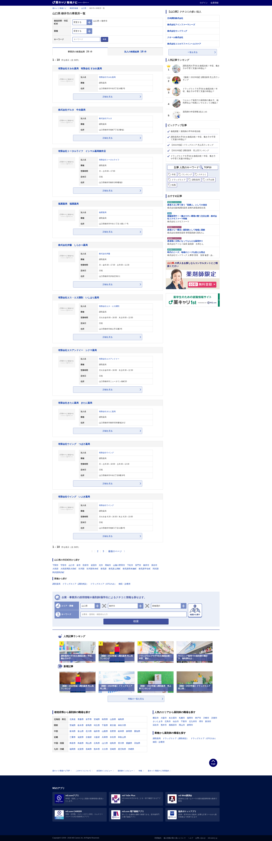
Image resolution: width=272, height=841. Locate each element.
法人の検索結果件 (135, 51)
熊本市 (164, 725)
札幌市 (182, 718)
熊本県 (97, 749)
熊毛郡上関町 (115, 569)
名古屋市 (173, 718)
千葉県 (105, 725)
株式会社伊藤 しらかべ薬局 (73, 245)
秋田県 (105, 719)
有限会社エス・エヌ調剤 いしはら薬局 (78, 297)
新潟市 (208, 721)
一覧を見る (193, 52)
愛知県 (137, 731)
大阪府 (97, 737)
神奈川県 (122, 725)
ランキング (187, 174)
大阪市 (164, 718)
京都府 (89, 737)
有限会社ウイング (106, 453)
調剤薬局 (56, 584)
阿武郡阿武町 (58, 572)
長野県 (113, 731)
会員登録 (214, 3)
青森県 (81, 719)
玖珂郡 (81, 569)
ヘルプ (190, 838)
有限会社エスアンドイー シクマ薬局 (77, 350)
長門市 (138, 565)
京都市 (214, 718)
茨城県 (73, 725)
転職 (174, 185)
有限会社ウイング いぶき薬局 (74, 496)
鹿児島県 (122, 749)
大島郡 (55, 569)
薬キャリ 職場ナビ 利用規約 (158, 771)
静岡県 (129, 731)
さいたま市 (158, 721)
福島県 (121, 719)
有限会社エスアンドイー (109, 359)
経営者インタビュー (104, 771)
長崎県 (89, 749)
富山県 (81, 731)
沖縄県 (131, 749)
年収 (174, 174)
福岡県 (73, 749)
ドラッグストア (179, 180)
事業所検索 (74, 8)
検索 (104, 39)
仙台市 (176, 721)
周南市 (108, 565)
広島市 (168, 721)
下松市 (130, 565)
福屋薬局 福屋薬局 (68, 203)
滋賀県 (81, 737)
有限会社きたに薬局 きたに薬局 (75, 402)
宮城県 (97, 719)
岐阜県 (121, 731)
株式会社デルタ (105, 118)
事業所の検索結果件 (80, 51)
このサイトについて (83, 771)
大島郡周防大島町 (68, 569)
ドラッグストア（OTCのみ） (103, 584)
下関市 (55, 565)
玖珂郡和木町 (92, 569)
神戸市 (198, 718)
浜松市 (156, 725)
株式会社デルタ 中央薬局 (71, 109)
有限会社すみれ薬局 (107, 77)
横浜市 (156, 718)
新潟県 (73, 731)
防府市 (86, 565)
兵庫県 (105, 737)
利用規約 (158, 838)
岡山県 (89, 743)
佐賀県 (81, 749)
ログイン (204, 3)
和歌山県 (122, 737)
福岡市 (190, 718)
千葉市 (184, 721)
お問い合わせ (200, 838)
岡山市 (182, 725)
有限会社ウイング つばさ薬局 (74, 444)
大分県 (105, 749)
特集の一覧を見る (136, 699)
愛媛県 (129, 743)
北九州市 (193, 721)
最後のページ (115, 551)
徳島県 (113, 743)
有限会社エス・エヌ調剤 (109, 306)
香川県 (121, 743)
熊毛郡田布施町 (130, 569)
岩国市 (94, 565)
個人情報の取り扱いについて (175, 838)
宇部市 (63, 565)
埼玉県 (97, 725)
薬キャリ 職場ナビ (59, 8)
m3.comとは (212, 838)
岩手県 (89, 719)
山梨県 (105, 731)
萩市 (79, 565)
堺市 (201, 721)
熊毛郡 (104, 569)
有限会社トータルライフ (109, 160)
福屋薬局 (102, 212)
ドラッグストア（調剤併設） (75, 584)
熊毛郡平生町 (145, 569)
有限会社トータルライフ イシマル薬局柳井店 (82, 151)
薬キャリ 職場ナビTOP (61, 771)
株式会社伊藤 (104, 254)
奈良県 (113, 737)
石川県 (89, 731)
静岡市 (190, 725)
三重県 (73, 737)
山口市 (72, 565)
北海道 (73, 719)
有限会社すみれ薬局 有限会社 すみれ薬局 (80, 68)
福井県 (97, 731)
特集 (140, 771)
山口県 (83, 8)
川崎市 (206, 718)
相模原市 (173, 725)
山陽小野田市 (119, 565)
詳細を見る (108, 97)
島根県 (81, 743)
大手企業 (210, 180)
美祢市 (154, 565)
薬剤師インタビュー (125, 771)
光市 (101, 565)
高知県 (137, 743)
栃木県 (81, 725)
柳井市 (146, 565)
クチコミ (202, 174)
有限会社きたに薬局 (107, 412)
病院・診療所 (124, 584)
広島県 (97, 743)
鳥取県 (73, 743)
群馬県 (89, 725)
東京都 (113, 725)
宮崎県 (113, 749)
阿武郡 (156, 569)
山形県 (113, 719)
